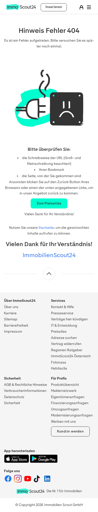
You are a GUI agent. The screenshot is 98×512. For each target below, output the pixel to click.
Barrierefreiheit (16, 325)
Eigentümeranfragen (67, 397)
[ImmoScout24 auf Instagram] (18, 481)
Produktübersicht (65, 385)
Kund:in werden (70, 431)
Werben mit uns (63, 421)
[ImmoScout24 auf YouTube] (28, 481)
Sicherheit (12, 403)
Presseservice (62, 313)
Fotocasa (58, 362)
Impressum (13, 331)
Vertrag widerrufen (66, 344)
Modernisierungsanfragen (72, 415)
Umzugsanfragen (65, 409)
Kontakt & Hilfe (62, 307)
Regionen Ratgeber (66, 350)
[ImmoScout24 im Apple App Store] (17, 462)
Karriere (10, 313)
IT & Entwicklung (64, 325)
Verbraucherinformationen (25, 391)
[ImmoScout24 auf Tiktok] (37, 481)
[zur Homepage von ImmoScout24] (21, 9)
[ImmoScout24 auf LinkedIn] (47, 481)
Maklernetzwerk (63, 391)
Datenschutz (14, 397)
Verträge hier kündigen (69, 319)
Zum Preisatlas (49, 203)
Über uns (11, 307)
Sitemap (10, 319)
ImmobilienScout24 (49, 255)
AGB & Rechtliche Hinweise (25, 385)
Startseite (46, 228)
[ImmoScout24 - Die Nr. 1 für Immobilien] (30, 491)
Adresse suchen (64, 338)
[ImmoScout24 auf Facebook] (8, 481)
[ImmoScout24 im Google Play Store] (44, 462)
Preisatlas (59, 331)
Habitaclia (59, 368)
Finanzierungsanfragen (69, 403)
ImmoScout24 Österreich (71, 356)
